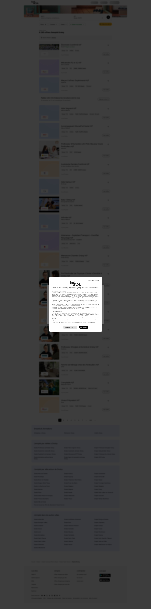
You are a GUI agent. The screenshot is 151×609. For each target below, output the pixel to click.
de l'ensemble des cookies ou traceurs (68, 294)
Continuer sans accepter (93, 280)
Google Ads (78, 313)
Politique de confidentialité (73, 322)
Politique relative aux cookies (89, 322)
